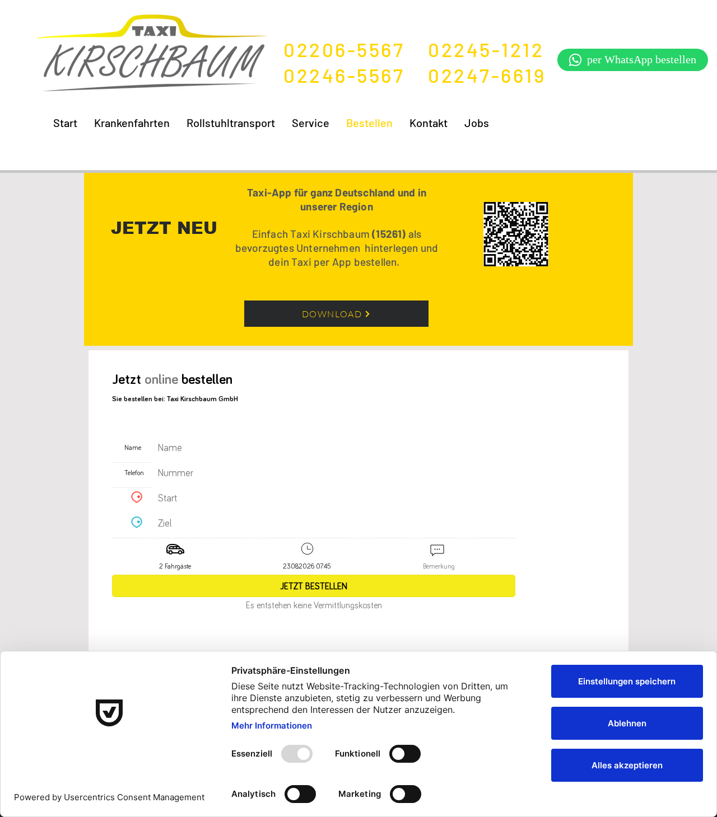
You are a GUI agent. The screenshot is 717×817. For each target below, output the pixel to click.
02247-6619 (487, 75)
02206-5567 (355, 49)
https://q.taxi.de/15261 (320, 358)
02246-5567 (355, 75)
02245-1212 (486, 49)
